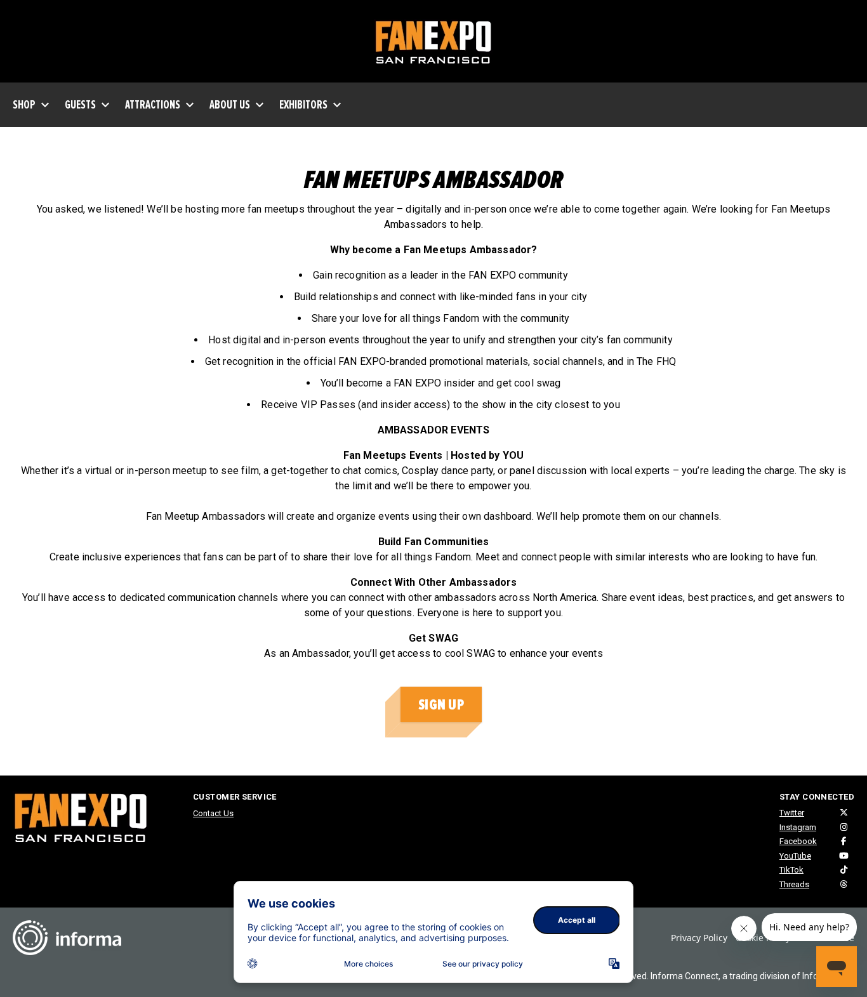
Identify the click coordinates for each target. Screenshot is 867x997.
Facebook (798, 841)
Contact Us (213, 813)
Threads (794, 884)
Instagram (797, 827)
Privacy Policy (699, 938)
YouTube (795, 856)
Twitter (791, 812)
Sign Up (441, 705)
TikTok (791, 870)
